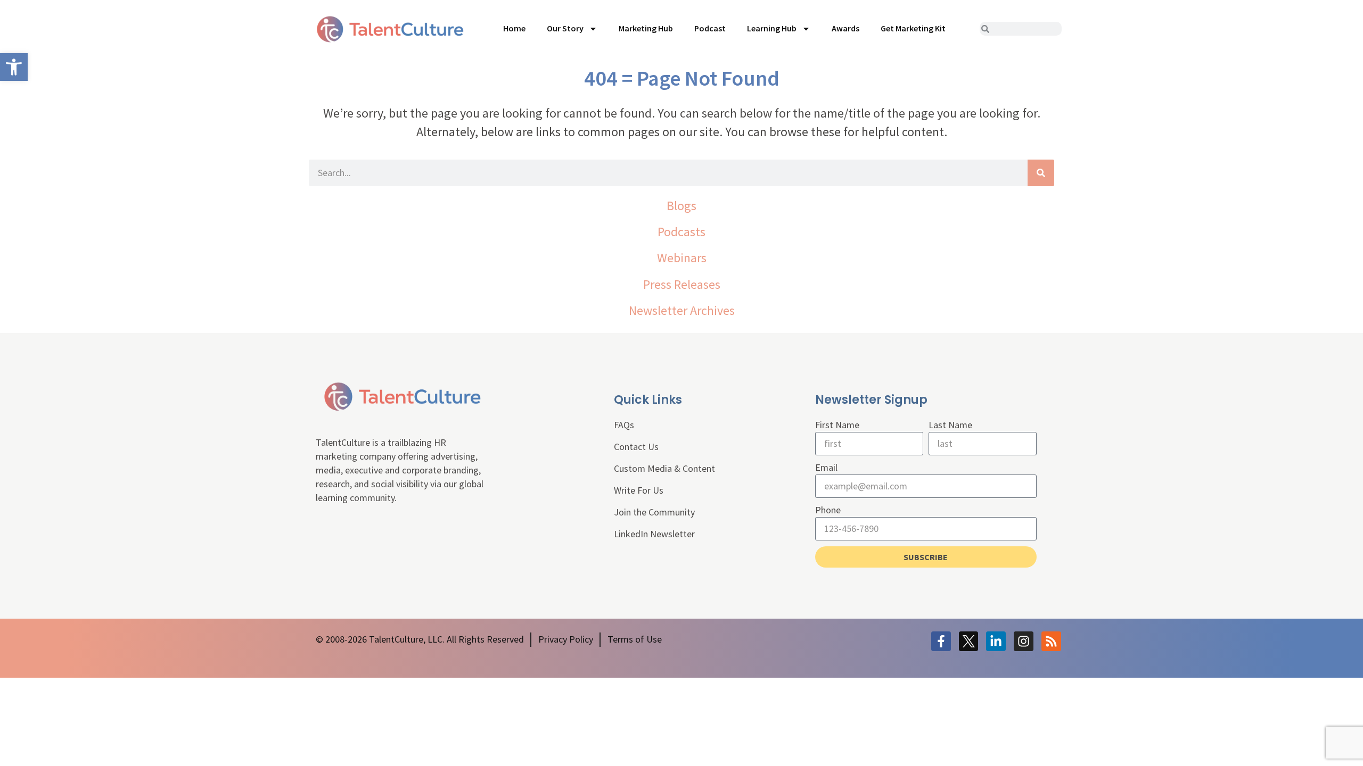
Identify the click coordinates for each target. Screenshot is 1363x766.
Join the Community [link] (654, 512)
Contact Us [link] (636, 446)
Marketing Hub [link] (646, 28)
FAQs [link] (624, 425)
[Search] (1041, 173)
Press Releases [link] (681, 284)
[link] (14, 67)
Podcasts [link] (681, 231)
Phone (828, 510)
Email (826, 467)
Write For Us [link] (638, 490)
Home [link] (514, 28)
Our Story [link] (565, 28)
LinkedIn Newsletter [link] (654, 534)
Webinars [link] (682, 257)
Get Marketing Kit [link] (913, 28)
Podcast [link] (710, 28)
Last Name (950, 425)
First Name (837, 425)
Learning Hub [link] (772, 28)
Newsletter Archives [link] (682, 310)
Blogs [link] (681, 205)
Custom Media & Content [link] (664, 468)
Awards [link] (845, 28)
